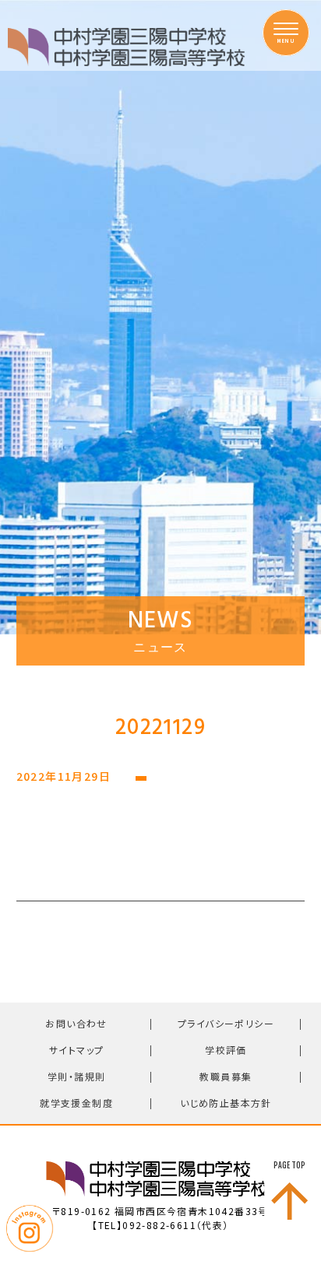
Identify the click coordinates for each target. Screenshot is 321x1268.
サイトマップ (76, 1049)
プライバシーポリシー (226, 1023)
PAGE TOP (289, 1165)
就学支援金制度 (76, 1102)
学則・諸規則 (76, 1076)
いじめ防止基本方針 (226, 1102)
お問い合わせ (76, 1023)
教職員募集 (225, 1076)
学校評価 (226, 1049)
